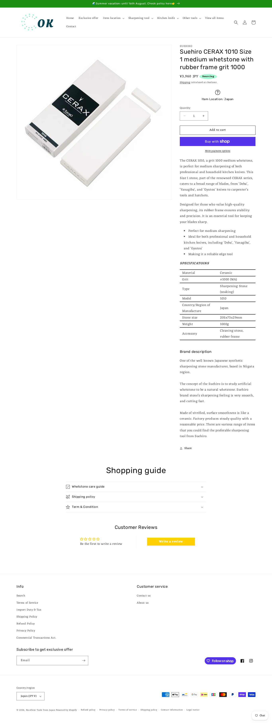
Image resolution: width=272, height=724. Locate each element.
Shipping (185, 82)
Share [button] (188, 448)
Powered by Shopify (66, 710)
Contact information (172, 710)
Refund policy (88, 710)
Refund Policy (26, 623)
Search (21, 595)
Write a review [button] (171, 541)
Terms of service (127, 710)
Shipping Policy (27, 616)
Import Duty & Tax (29, 609)
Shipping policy (149, 710)
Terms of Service (27, 602)
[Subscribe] (83, 660)
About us (143, 602)
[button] (113, 18)
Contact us (144, 595)
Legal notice (192, 710)
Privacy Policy (26, 630)
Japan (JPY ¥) (29, 696)
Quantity (185, 108)
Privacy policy (107, 710)
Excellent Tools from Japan (40, 710)
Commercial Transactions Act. (36, 637)
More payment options (217, 151)
